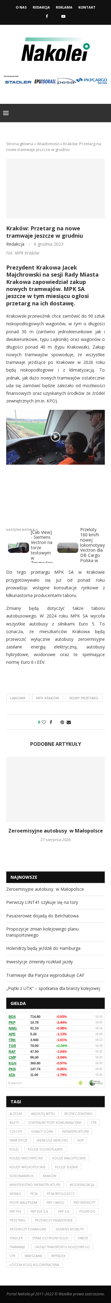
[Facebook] (47, 16)
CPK (94, 1122)
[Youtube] (63, 16)
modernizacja (82, 1185)
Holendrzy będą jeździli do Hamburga (43, 948)
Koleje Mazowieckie (26, 1158)
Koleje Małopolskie (69, 1158)
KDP (80, 1140)
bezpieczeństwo (78, 1114)
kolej (14, 1149)
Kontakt (87, 7)
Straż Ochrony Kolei (50, 1238)
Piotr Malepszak (23, 1202)
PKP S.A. (64, 1211)
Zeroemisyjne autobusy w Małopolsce (55, 830)
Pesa (34, 1194)
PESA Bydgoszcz (61, 1194)
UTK (12, 1256)
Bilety (14, 1122)
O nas (21, 7)
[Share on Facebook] (51, 722)
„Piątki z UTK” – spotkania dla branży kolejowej (53, 988)
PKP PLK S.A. (40, 1211)
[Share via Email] (69, 722)
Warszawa (33, 1256)
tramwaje (17, 1247)
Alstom (16, 1114)
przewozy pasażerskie (54, 1220)
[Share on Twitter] (56, 722)
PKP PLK (15, 1211)
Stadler (16, 1238)
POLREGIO (87, 1211)
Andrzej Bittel (43, 1114)
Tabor (83, 1238)
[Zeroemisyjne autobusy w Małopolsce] (55, 789)
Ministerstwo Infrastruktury (35, 1185)
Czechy (16, 1131)
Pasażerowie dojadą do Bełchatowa (42, 916)
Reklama (64, 7)
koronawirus (22, 1176)
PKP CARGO (55, 1202)
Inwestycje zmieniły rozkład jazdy (39, 962)
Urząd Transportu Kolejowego (62, 1247)
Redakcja (41, 7)
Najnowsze (23, 877)
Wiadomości (48, 143)
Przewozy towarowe (28, 1229)
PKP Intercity (84, 1202)
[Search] (105, 113)
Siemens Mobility (70, 1229)
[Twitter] (54, 16)
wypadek (58, 1256)
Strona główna (19, 143)
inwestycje (18, 1140)
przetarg (18, 1220)
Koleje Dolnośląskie (45, 1149)
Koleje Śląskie (66, 1167)
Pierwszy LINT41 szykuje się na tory (42, 902)
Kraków (49, 1176)
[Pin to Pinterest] (62, 722)
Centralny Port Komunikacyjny (54, 1122)
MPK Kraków (47, 698)
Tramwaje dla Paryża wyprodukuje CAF (45, 975)
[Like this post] (44, 722)
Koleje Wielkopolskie (28, 1167)
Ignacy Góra (42, 1131)
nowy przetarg (83, 698)
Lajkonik (18, 698)
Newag (15, 1194)
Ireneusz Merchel (52, 1140)
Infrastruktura (75, 1131)
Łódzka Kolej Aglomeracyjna (34, 1265)
